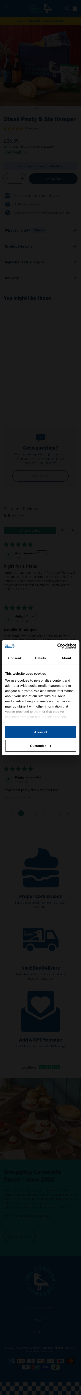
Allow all (40, 732)
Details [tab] (40, 658)
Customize (38, 745)
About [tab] (66, 658)
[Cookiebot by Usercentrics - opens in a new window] (57, 646)
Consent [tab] (14, 658)
